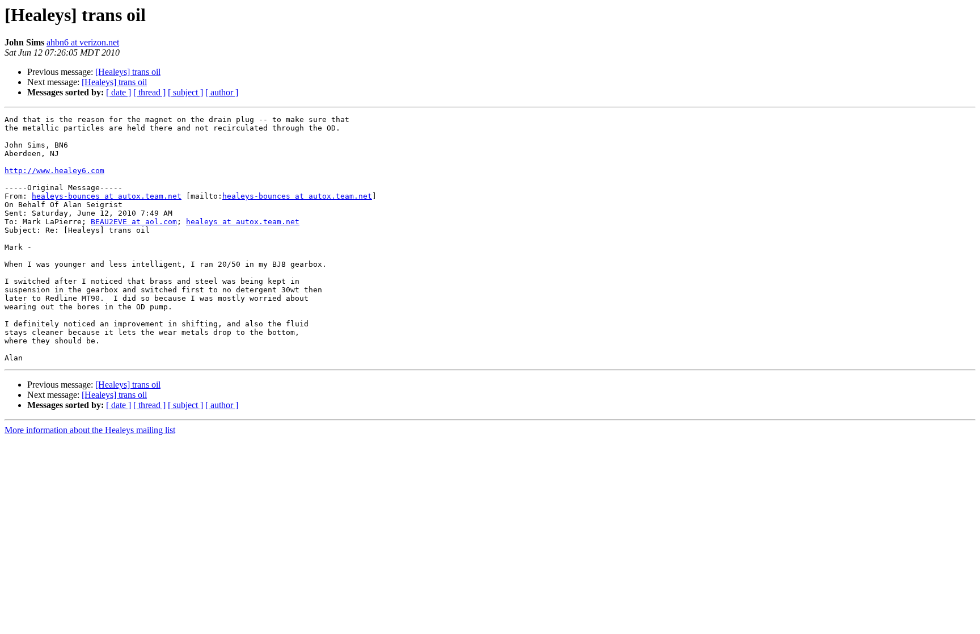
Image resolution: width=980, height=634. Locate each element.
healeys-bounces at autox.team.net (106, 196)
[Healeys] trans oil (127, 72)
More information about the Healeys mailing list (90, 430)
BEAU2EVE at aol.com (134, 221)
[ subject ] (185, 92)
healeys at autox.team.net (242, 221)
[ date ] (118, 92)
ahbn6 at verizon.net (83, 42)
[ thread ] (149, 92)
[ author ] (221, 92)
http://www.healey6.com (54, 170)
